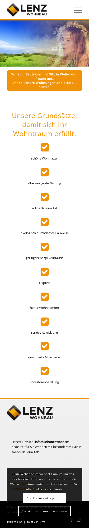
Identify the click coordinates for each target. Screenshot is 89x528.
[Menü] (75, 9)
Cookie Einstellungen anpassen (44, 511)
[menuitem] (75, 9)
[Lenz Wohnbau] (37, 9)
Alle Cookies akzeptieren (44, 498)
